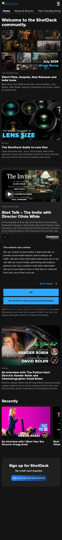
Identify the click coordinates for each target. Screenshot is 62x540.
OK (31, 292)
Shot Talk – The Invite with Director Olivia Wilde (26, 214)
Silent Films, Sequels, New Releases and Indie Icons (29, 79)
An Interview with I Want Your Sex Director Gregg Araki (23, 443)
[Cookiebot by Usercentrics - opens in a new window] (46, 237)
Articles (5, 143)
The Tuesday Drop (10, 73)
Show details (46, 283)
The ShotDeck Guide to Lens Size (25, 147)
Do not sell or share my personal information (31, 300)
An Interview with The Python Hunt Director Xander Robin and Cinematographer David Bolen (26, 375)
